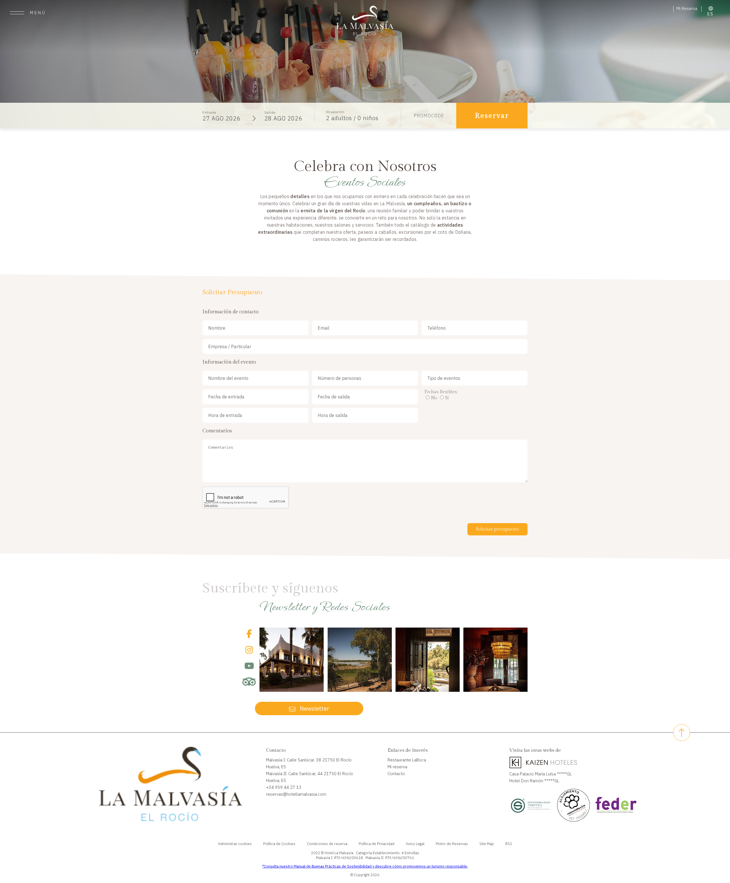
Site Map (486, 843)
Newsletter (313, 708)
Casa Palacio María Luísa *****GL (540, 774)
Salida (269, 112)
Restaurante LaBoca (407, 760)
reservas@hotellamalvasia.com (296, 794)
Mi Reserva (687, 8)
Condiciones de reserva (327, 843)
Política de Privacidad (376, 843)
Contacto (396, 773)
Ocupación (335, 112)
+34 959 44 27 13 (283, 787)
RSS (508, 843)
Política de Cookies (279, 843)
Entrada (209, 112)
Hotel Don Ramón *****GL (534, 780)
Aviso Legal (415, 843)
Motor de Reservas (452, 843)
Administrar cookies (235, 843)
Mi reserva (397, 766)
